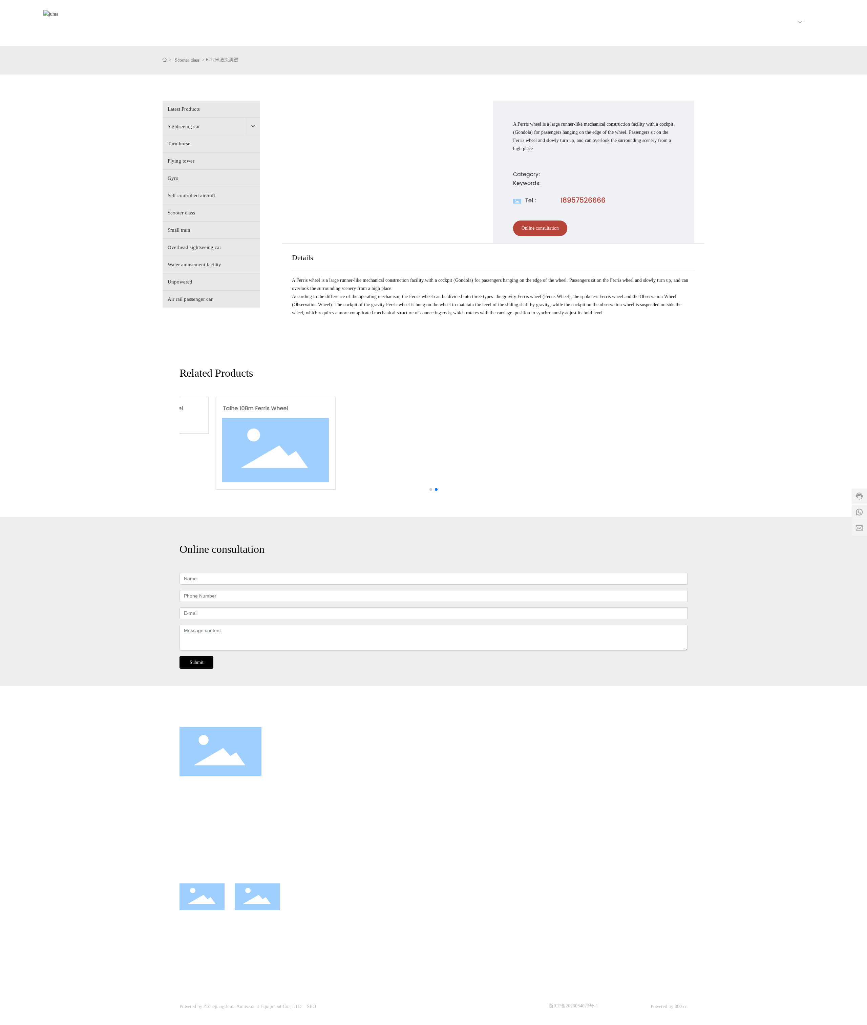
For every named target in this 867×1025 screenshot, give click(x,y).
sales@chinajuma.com (223, 857)
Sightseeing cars (490, 780)
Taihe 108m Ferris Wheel (222, 408)
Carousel (482, 793)
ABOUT (554, 760)
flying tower (486, 806)
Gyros (479, 818)
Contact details (631, 780)
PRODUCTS (487, 760)
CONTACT (629, 760)
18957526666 (583, 200)
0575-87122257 (201, 828)
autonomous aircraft (494, 831)
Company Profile (562, 780)
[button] (430, 489)
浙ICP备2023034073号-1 (573, 1005)
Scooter (481, 844)
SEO (311, 1006)
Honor (551, 806)
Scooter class (187, 60)
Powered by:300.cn (669, 1006)
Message (625, 793)
